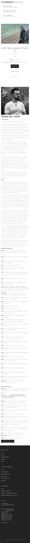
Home (2, 452)
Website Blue (22, 539)
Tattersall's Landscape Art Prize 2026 (8, 493)
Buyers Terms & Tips (5, 474)
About (2, 461)
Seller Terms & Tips (5, 478)
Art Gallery (10, 6)
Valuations (3, 480)
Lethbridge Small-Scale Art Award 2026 (9, 495)
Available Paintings (5, 457)
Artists (2, 454)
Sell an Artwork (4, 476)
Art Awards (9, 16)
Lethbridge (12, 2)
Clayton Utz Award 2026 (6, 490)
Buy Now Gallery (4, 471)
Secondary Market (10, 11)
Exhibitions (3, 459)
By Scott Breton (15, 53)
